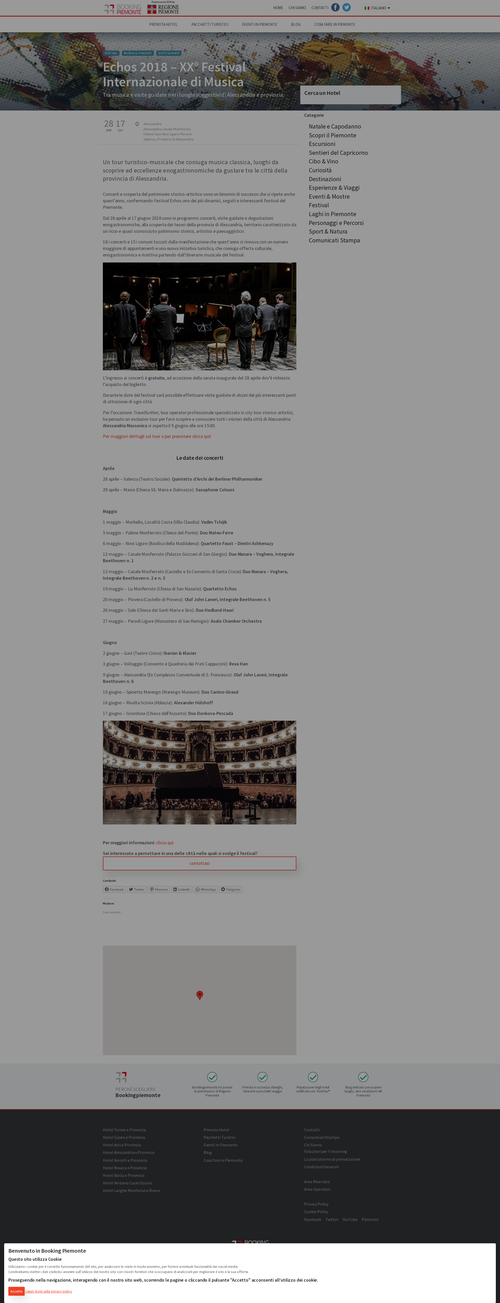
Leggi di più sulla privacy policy (49, 1291)
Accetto (16, 1291)
